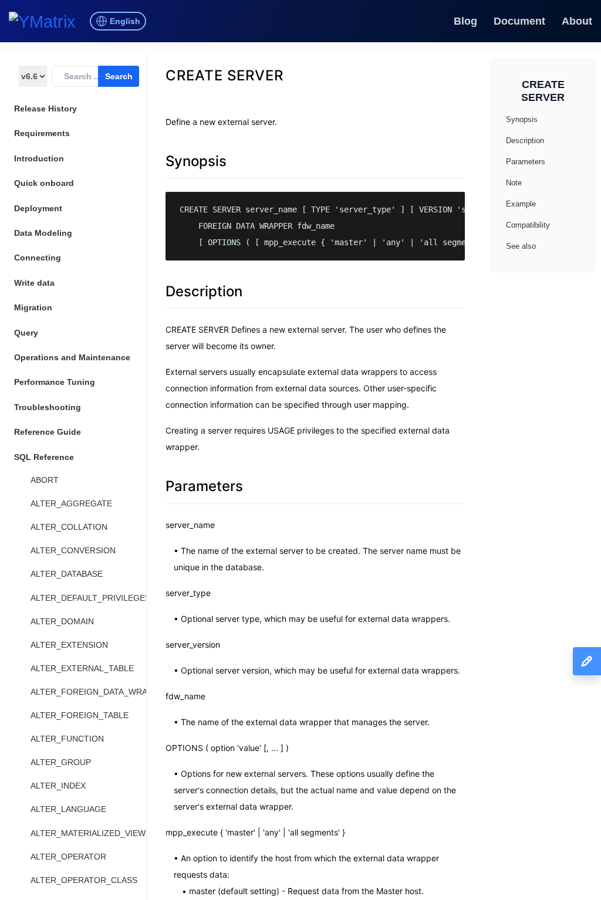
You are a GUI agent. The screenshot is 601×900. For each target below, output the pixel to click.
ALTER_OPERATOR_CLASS (84, 880)
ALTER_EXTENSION (69, 644)
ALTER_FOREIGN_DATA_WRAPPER (100, 691)
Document (519, 21)
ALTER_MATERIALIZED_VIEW (88, 833)
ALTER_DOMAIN (62, 621)
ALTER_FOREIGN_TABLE (80, 715)
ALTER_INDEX (58, 785)
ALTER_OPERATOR (68, 856)
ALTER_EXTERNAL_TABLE (82, 668)
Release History (45, 108)
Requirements (42, 133)
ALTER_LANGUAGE (68, 809)
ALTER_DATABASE (67, 573)
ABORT (45, 480)
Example (521, 203)
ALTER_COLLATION (69, 527)
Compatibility (528, 225)
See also (521, 246)
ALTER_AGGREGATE (71, 503)
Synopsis (196, 161)
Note (514, 182)
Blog (465, 21)
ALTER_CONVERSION (73, 550)
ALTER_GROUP (61, 762)
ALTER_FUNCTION (67, 738)
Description (204, 291)
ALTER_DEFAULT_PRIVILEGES (90, 598)
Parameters (204, 486)
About (577, 21)
